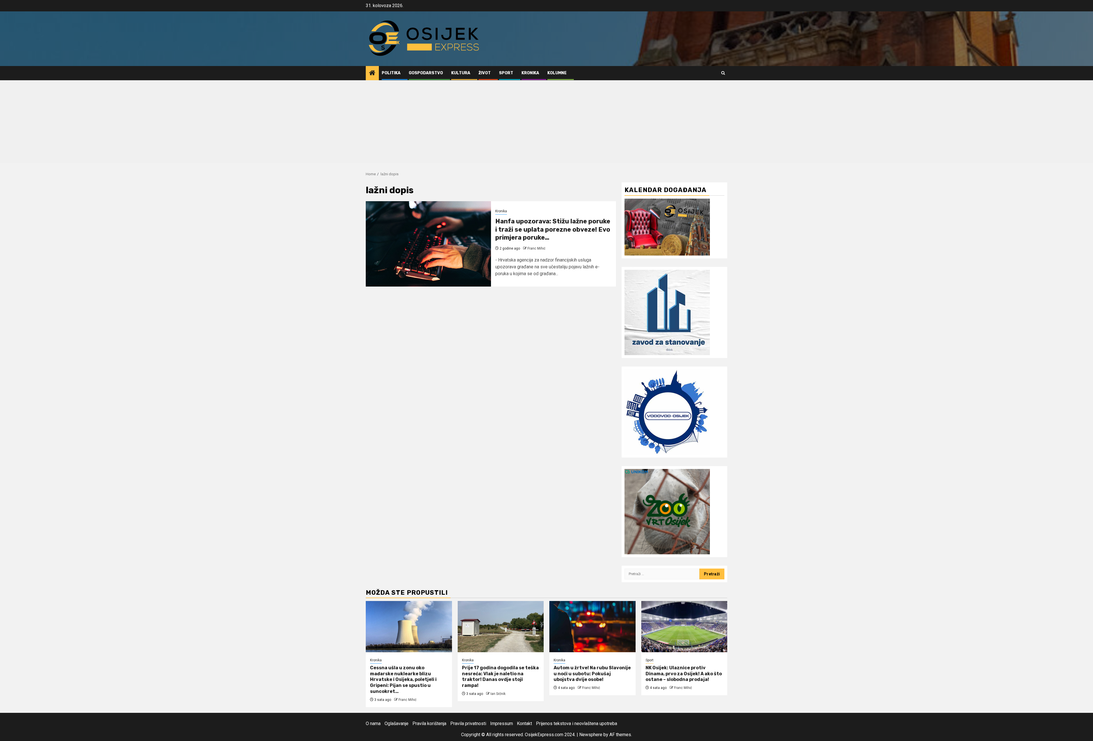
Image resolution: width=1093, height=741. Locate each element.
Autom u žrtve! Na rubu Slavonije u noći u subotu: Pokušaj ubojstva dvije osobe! (592, 673)
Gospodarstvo (426, 73)
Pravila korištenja (429, 723)
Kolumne (557, 73)
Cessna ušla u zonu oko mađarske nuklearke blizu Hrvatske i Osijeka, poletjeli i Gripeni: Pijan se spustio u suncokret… (403, 679)
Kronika (530, 73)
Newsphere (590, 734)
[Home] (372, 73)
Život (484, 73)
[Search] (723, 73)
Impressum (501, 723)
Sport (506, 73)
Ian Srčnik (498, 694)
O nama (373, 723)
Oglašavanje (396, 723)
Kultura (460, 73)
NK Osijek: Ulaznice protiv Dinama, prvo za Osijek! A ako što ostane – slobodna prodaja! (684, 673)
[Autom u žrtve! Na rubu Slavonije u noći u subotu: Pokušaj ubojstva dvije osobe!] (592, 626)
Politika (391, 73)
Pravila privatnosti (468, 723)
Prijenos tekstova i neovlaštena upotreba (576, 723)
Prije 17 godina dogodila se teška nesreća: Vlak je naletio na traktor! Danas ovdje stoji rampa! (500, 676)
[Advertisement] (546, 123)
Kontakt (524, 723)
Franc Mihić (536, 248)
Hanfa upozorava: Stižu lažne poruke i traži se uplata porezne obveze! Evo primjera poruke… (552, 229)
